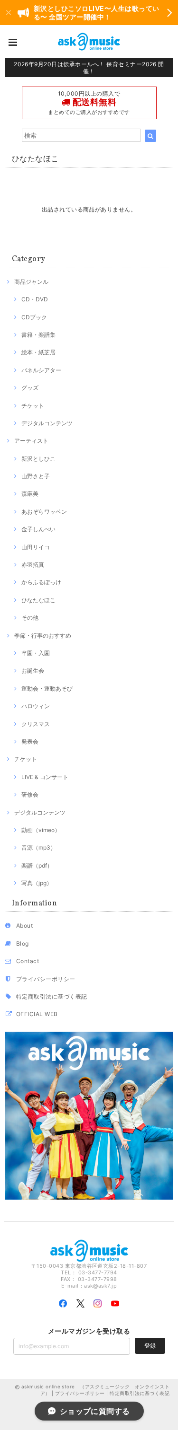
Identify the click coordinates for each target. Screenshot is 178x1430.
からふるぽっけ (41, 582)
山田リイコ (35, 547)
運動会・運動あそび (47, 688)
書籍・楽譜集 (38, 334)
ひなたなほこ (38, 600)
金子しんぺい (38, 529)
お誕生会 (32, 670)
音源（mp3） (38, 847)
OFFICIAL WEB (37, 1014)
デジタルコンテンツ (47, 423)
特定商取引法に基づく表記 (51, 996)
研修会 (29, 794)
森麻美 (29, 493)
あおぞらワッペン (44, 511)
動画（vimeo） (40, 829)
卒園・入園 (35, 653)
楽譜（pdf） (37, 865)
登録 (150, 1345)
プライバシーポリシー (45, 979)
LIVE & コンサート (44, 777)
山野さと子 (35, 476)
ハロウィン (35, 706)
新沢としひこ (38, 458)
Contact (27, 961)
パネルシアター (41, 370)
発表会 (29, 741)
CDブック (34, 317)
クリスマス (35, 724)
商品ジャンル (31, 281)
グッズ (29, 387)
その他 (29, 617)
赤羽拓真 (32, 564)
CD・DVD (34, 299)
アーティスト (31, 440)
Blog (22, 943)
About (24, 925)
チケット (32, 405)
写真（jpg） (36, 882)
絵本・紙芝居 (38, 352)
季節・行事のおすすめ (42, 635)
